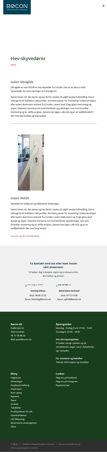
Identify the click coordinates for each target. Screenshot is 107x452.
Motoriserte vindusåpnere (24, 423)
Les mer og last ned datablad (25, 236)
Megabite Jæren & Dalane (43, 444)
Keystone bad (62, 385)
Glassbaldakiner (19, 415)
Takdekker (16, 407)
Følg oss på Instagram (67, 381)
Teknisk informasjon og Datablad (72, 362)
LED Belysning (18, 419)
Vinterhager (16, 381)
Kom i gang (16, 392)
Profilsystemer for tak (21, 411)
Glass (13, 426)
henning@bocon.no (41, 299)
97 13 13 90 (71, 295)
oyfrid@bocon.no (72, 299)
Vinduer (15, 404)
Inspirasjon (16, 388)
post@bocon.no (24, 339)
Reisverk (15, 396)
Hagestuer (16, 377)
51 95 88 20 (19, 335)
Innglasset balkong (20, 385)
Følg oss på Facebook (66, 377)
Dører (14, 400)
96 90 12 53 (40, 295)
